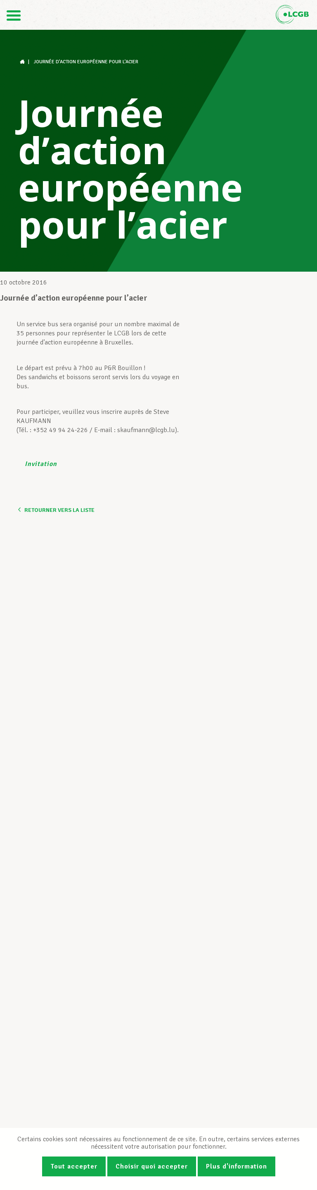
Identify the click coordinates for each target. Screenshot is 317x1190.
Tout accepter (73, 1166)
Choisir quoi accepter (152, 1166)
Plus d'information (236, 1166)
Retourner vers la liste (59, 510)
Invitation (41, 464)
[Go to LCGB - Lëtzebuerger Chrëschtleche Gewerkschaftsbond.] (23, 62)
